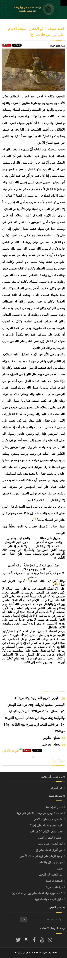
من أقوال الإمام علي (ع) (48, 850)
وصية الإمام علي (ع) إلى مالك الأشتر (42, 856)
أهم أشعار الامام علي (50, 843)
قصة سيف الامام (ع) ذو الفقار (45, 831)
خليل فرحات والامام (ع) (49, 899)
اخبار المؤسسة (54, 807)
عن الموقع (56, 787)
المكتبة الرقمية (54, 880)
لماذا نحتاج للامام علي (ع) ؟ (46, 825)
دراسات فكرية (54, 887)
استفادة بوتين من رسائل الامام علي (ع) (40, 813)
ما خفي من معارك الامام (48, 819)
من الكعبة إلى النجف (51, 874)
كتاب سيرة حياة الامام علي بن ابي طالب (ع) (37, 893)
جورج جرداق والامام (51, 862)
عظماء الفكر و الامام (50, 837)
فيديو (60, 868)
